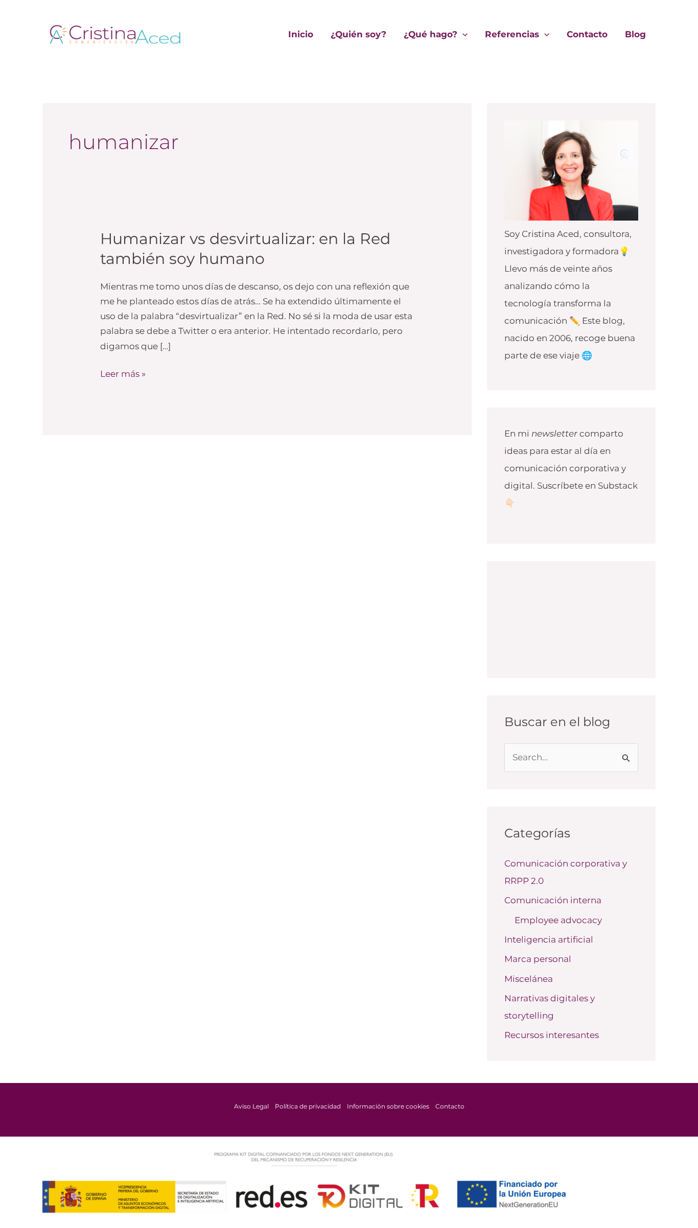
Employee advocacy (558, 920)
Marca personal (537, 959)
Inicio (300, 34)
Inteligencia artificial (548, 939)
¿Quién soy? (358, 34)
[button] (462, 34)
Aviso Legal (251, 1106)
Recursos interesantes (551, 1035)
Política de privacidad (308, 1106)
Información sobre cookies (388, 1106)
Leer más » (123, 373)
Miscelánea (528, 979)
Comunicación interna (552, 900)
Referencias (512, 34)
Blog (635, 34)
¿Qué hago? (430, 34)
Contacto (587, 34)
